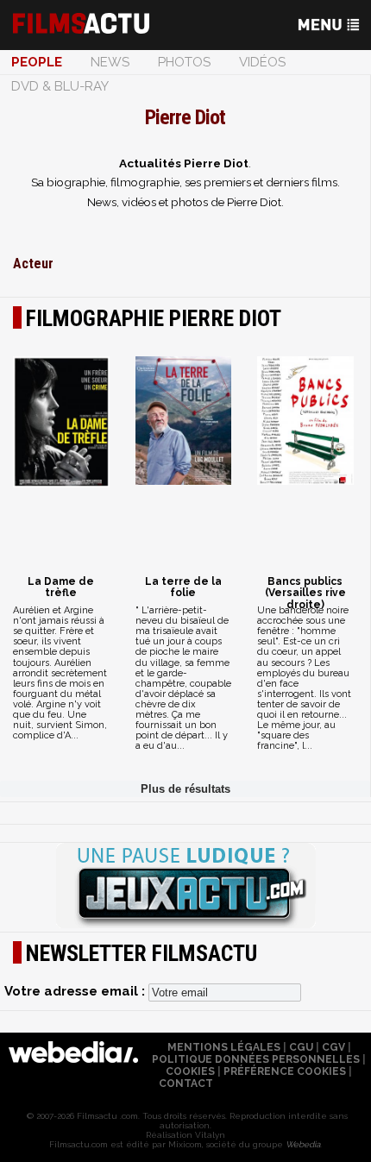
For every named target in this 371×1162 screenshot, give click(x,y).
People (36, 62)
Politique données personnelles (256, 1059)
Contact (186, 1083)
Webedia (303, 1144)
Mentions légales (223, 1047)
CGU (301, 1047)
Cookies (190, 1071)
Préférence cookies (284, 1071)
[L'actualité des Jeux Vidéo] (185, 887)
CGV (333, 1047)
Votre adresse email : (76, 991)
